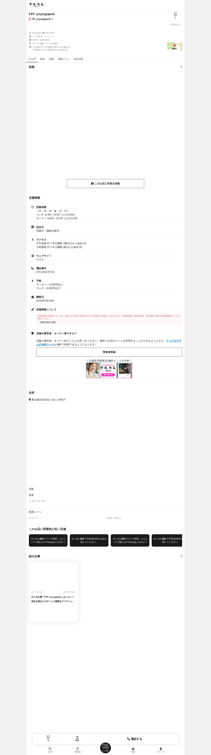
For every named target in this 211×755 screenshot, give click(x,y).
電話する (136, 739)
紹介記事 (78, 59)
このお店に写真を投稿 (107, 183)
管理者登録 (109, 352)
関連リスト (63, 59)
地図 (51, 59)
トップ (32, 59)
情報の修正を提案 (48, 322)
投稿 (42, 59)
